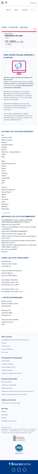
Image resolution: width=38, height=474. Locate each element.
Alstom (4, 168)
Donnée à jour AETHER (9, 249)
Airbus (4, 197)
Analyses (24, 27)
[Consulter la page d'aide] (28, 3)
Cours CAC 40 (6, 266)
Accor (3, 202)
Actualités (13, 27)
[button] (2, 2)
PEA (3, 324)
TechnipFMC (6, 178)
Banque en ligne (7, 301)
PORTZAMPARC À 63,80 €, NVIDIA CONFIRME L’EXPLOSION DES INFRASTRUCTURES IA (17, 221)
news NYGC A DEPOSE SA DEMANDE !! (15, 231)
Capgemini (5, 204)
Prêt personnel (6, 315)
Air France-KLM (7, 137)
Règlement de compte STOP (11, 224)
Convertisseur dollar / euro (10, 282)
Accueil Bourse (6, 261)
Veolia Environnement (9, 164)
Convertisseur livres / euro (10, 289)
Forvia (4, 171)
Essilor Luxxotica (7, 140)
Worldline (4, 206)
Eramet (4, 166)
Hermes (4, 187)
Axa (3, 135)
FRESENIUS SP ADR (13, 35)
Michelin (4, 142)
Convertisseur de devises (10, 280)
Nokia (3, 161)
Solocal (4, 176)
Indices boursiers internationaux (12, 271)
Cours (4, 27)
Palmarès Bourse (7, 273)
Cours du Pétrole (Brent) (9, 275)
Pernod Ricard (6, 192)
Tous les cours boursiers (9, 264)
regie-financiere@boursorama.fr (13, 120)
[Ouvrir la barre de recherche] (25, 3)
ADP (3, 183)
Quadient (4, 173)
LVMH (3, 154)
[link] (15, 340)
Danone (4, 149)
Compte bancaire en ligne (10, 303)
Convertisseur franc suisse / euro (12, 291)
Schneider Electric (7, 145)
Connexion (33, 3)
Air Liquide (5, 199)
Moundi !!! (5, 252)
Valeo (3, 180)
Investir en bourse (7, 322)
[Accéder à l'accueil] (3, 10)
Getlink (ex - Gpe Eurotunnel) (11, 152)
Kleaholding (5, 209)
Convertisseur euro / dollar (10, 285)
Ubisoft (4, 194)
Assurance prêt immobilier (10, 320)
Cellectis (4, 147)
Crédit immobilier (7, 313)
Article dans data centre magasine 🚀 (14, 234)
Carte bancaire (6, 306)
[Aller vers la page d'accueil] (6, 2)
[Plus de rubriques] (34, 27)
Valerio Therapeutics (8, 190)
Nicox (3, 157)
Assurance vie (6, 310)
